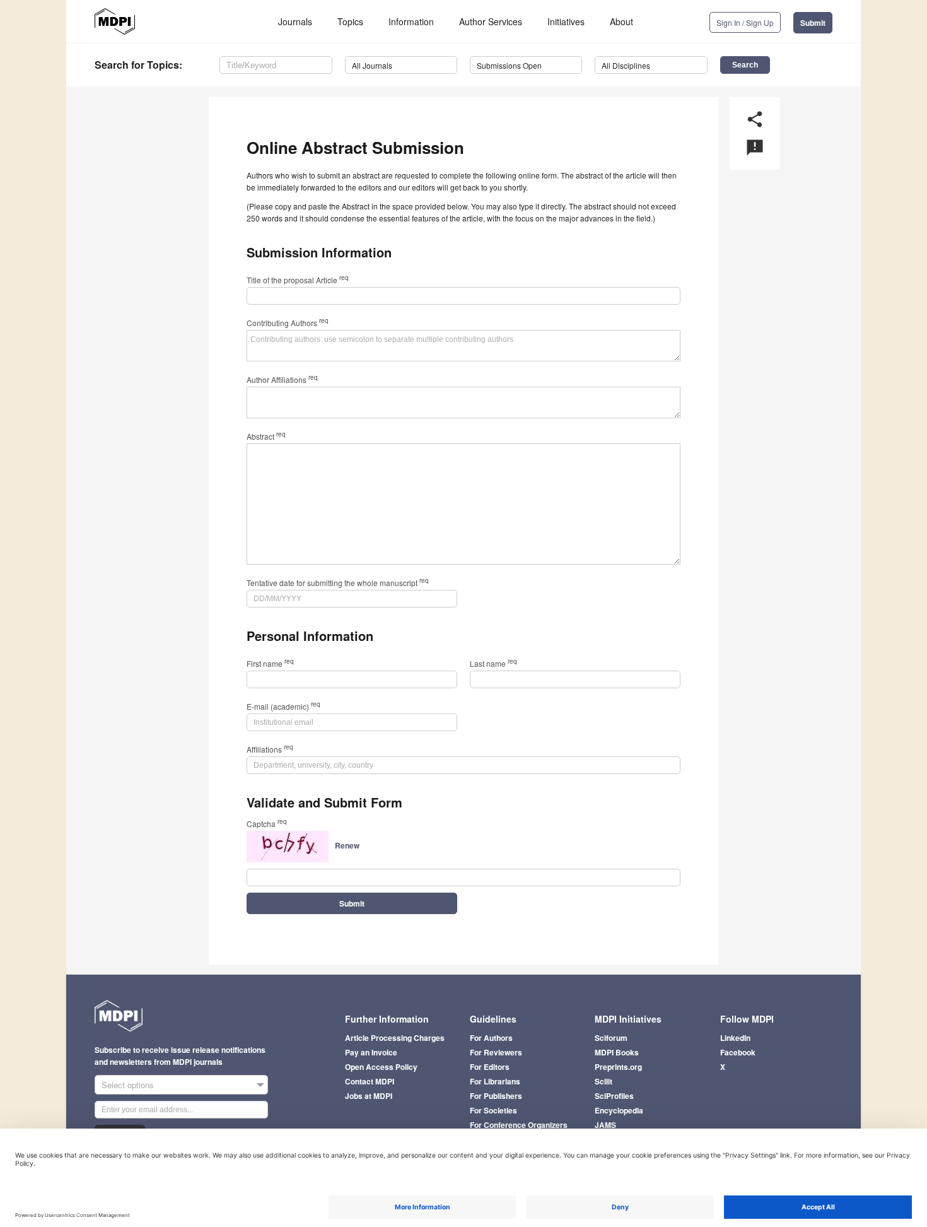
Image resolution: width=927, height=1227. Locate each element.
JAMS (605, 1124)
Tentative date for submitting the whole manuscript (338, 582)
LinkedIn (735, 1037)
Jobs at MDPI (368, 1095)
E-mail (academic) (283, 706)
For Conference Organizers (519, 1124)
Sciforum (611, 1037)
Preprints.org (618, 1066)
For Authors (491, 1037)
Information (411, 21)
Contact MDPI (369, 1081)
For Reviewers (496, 1052)
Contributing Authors (288, 322)
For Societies (493, 1110)
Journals (295, 21)
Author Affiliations (282, 379)
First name (270, 663)
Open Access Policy (381, 1066)
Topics (350, 21)
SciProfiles (614, 1095)
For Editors (490, 1066)
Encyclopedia (619, 1110)
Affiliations (270, 749)
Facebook (737, 1052)
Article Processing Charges (395, 1037)
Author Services (490, 21)
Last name (493, 663)
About (621, 21)
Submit (812, 22)
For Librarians (495, 1081)
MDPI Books (617, 1052)
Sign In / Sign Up (745, 22)
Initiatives (566, 21)
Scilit (603, 1081)
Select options (128, 1085)
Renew (347, 845)
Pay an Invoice (371, 1052)
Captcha (267, 823)
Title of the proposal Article (298, 279)
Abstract (266, 436)
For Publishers (496, 1095)
